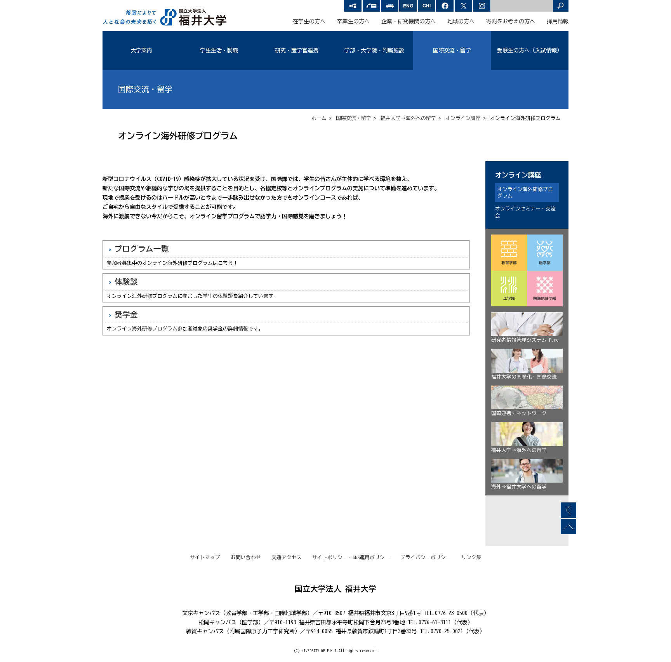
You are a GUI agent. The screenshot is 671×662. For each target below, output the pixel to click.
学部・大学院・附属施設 (374, 50)
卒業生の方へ (353, 21)
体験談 (126, 281)
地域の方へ (461, 21)
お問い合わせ (246, 557)
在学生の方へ (309, 21)
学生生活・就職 (219, 50)
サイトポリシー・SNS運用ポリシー (351, 557)
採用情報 (557, 21)
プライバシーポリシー (425, 557)
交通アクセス (286, 557)
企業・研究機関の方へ (408, 21)
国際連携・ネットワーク (519, 413)
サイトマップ (205, 557)
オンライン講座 (463, 118)
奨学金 (126, 314)
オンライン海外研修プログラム (525, 193)
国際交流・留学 (452, 50)
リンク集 (471, 557)
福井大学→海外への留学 (408, 118)
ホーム (319, 118)
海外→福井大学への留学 (519, 486)
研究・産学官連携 (296, 50)
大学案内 (141, 50)
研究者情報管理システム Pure (524, 339)
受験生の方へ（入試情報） (529, 50)
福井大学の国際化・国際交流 (524, 376)
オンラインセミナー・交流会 (525, 212)
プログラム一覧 (142, 248)
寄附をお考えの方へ (510, 21)
